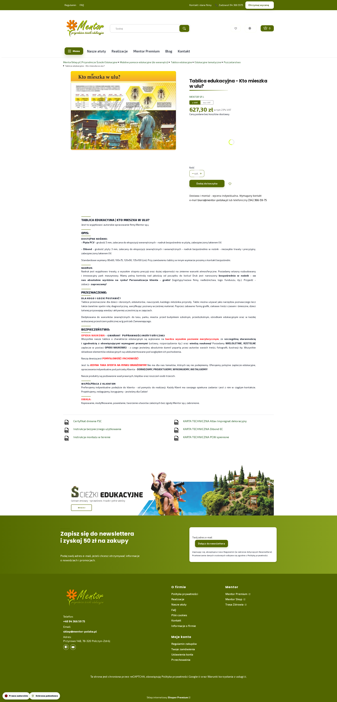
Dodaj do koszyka (206, 183)
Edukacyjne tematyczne (208, 62)
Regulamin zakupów (184, 643)
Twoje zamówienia (183, 649)
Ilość (191, 167)
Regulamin (70, 5)
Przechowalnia (180, 659)
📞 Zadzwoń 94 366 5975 (229, 5)
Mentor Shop (234, 599)
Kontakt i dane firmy (200, 5)
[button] (184, 28)
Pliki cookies (179, 615)
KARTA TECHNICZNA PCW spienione (206, 437)
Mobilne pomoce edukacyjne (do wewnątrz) (144, 62)
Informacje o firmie (183, 625)
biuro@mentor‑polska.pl (212, 200)
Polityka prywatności (184, 593)
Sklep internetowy (167, 697)
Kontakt (176, 620)
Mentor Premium (236, 593)
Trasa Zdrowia (234, 604)
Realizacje (177, 599)
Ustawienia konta (182, 654)
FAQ (82, 5)
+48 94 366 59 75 (74, 621)
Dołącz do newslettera (211, 543)
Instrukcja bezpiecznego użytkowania (97, 429)
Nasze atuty (178, 604)
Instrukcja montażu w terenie (91, 437)
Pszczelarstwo (232, 62)
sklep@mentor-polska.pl (80, 631)
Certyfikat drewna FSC (87, 421)
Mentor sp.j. (196, 96)
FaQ (173, 609)
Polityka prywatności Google (179, 676)
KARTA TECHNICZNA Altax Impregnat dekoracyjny (215, 421)
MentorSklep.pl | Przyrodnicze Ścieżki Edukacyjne (90, 62)
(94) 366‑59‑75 (257, 200)
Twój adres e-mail (202, 537)
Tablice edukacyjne (181, 62)
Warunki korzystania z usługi (225, 676)
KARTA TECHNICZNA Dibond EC (203, 429)
